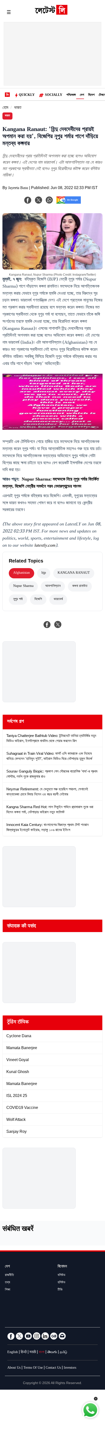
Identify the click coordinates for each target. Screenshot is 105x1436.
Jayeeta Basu (18, 188)
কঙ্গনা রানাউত (79, 586)
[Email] (62, 1336)
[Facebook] (28, 200)
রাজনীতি (9, 1275)
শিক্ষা (7, 1290)
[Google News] (53, 1336)
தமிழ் (63, 1352)
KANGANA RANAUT (74, 573)
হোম (5, 108)
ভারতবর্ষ (58, 599)
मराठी (33, 1352)
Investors (70, 1368)
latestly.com (44, 545)
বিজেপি (38, 599)
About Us (14, 1368)
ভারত (17, 108)
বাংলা (41, 1352)
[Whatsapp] (49, 200)
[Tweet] (58, 624)
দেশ (82, 95)
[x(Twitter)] (38, 200)
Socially (53, 95)
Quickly (27, 95)
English (12, 1352)
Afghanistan (21, 573)
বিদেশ (91, 95)
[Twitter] (19, 1336)
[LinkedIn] (45, 1336)
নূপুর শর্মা (18, 599)
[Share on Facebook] (47, 624)
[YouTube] (28, 1336)
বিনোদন (62, 1267)
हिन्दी (24, 1352)
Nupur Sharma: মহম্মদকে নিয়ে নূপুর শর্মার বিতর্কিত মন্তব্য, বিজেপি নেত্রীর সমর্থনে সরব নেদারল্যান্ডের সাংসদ (50, 483)
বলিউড (61, 1275)
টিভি (60, 1290)
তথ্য (7, 1282)
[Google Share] (68, 203)
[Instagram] (36, 1336)
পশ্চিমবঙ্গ (71, 95)
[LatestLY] (51, 13)
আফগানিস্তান (53, 586)
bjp (44, 573)
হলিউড (61, 1282)
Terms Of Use (33, 1368)
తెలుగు (52, 1352)
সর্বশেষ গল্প (15, 722)
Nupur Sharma (23, 586)
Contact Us (53, 1368)
